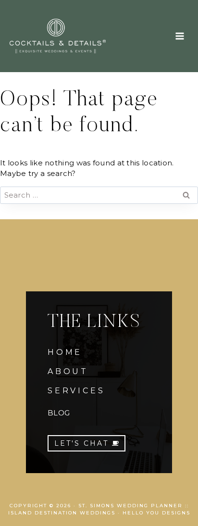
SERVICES (76, 390)
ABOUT (68, 371)
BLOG (59, 412)
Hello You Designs (156, 513)
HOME (65, 352)
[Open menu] (179, 35)
